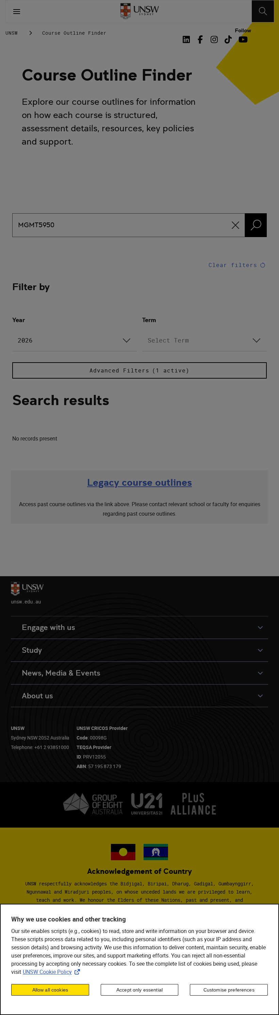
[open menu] (17, 11)
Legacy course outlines (139, 482)
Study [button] (32, 650)
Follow (243, 30)
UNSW (11, 33)
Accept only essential (139, 990)
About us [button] (37, 696)
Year (18, 319)
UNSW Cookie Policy (53, 972)
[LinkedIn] (188, 39)
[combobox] (74, 340)
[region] (139, 959)
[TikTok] (228, 39)
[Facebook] (200, 39)
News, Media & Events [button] (61, 673)
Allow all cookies (50, 990)
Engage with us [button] (48, 627)
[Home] (139, 11)
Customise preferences (229, 990)
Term (149, 319)
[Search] (263, 11)
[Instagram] (214, 39)
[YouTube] (242, 39)
